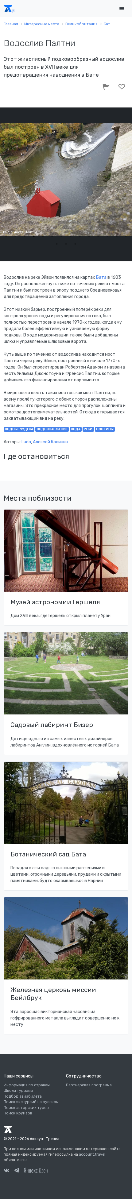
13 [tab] (117, 236)
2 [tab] (15, 236)
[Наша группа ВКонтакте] (6, 1171)
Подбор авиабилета (23, 1096)
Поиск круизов (18, 1113)
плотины (105, 429)
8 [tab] (71, 236)
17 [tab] (75, 244)
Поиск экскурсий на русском (31, 1102)
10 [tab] (89, 236)
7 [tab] (61, 236)
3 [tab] (24, 236)
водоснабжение (52, 429)
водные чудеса (19, 429)
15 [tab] (57, 244)
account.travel (92, 1154)
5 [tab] (43, 236)
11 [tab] (98, 236)
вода (75, 429)
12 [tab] (107, 236)
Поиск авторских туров (26, 1108)
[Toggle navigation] (121, 8)
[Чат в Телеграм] (16, 1171)
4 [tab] (34, 236)
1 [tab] (6, 236)
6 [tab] (52, 236)
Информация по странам (27, 1085)
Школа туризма (18, 1090)
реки (88, 429)
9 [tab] (80, 236)
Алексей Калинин (50, 442)
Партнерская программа (89, 1085)
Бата (101, 277)
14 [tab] (126, 236)
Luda (26, 442)
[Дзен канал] (35, 1170)
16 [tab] (66, 244)
